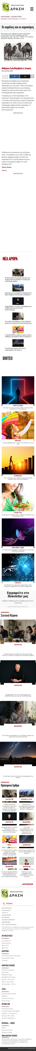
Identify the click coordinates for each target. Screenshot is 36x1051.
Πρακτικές (5, 948)
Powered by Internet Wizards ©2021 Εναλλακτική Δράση (21, 1048)
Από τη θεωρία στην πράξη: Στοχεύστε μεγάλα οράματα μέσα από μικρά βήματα (18, 478)
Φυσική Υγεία (6, 1001)
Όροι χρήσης (5, 917)
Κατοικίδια (5, 972)
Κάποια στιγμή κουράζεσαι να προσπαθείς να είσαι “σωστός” (26, 874)
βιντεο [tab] (7, 358)
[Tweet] (25, 76)
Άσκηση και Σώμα (7, 1008)
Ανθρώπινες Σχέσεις (8, 970)
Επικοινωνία (6, 922)
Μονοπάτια (5, 945)
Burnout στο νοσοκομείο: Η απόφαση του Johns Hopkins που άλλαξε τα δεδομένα (18, 294)
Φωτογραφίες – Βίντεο (9, 984)
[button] (31, 9)
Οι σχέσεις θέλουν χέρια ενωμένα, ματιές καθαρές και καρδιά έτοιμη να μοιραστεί (18, 336)
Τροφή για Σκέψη (7, 1032)
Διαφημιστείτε (6, 915)
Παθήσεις (5, 996)
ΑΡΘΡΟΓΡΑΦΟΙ (6, 910)
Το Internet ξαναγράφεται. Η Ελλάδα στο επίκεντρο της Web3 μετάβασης (18, 550)
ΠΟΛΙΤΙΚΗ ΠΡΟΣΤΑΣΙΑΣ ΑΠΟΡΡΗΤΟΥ (18, 607)
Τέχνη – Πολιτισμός (8, 982)
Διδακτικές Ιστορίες (16, 17)
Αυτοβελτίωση (7, 936)
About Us (5, 913)
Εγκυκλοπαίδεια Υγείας (9, 994)
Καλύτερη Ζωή (18, 645)
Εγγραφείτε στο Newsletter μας (18, 594)
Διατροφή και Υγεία (8, 958)
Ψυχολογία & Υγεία (26, 799)
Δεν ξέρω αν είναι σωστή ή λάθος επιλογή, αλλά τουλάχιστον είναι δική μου (18, 408)
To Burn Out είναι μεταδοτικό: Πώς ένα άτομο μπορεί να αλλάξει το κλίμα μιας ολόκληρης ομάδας (17, 279)
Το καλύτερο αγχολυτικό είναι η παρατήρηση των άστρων (15, 349)
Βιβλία (9, 845)
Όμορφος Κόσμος (8, 966)
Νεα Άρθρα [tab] (10, 259)
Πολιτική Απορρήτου (8, 920)
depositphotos (7, 908)
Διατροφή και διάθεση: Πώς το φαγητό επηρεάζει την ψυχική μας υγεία (18, 515)
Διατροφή (5, 951)
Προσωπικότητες (7, 1030)
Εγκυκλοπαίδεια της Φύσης (11, 1011)
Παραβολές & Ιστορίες (19, 19)
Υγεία (4, 989)
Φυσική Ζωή (6, 1004)
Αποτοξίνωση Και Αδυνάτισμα (11, 956)
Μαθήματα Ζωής (6, 19)
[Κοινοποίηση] (14, 76)
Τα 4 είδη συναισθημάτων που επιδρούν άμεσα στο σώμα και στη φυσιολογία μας (18, 322)
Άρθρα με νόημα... (6, 17)
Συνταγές (5, 960)
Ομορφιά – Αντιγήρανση (9, 1013)
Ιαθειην (4, 170)
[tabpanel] (18, 309)
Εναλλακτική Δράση (7, 71)
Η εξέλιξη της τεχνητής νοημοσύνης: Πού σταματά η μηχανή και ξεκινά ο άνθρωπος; (18, 585)
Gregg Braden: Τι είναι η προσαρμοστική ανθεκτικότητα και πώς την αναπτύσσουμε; (18, 308)
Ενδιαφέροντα (18, 726)
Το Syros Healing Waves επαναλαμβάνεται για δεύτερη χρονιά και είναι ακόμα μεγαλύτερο (9, 874)
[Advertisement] (18, 133)
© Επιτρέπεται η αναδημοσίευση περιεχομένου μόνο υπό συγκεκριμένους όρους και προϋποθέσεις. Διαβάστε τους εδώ (18, 928)
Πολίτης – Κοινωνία (8, 979)
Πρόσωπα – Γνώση (8, 1023)
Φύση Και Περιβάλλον (8, 1018)
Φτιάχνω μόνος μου (8, 1016)
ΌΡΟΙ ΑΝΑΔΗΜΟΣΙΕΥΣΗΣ (9, 924)
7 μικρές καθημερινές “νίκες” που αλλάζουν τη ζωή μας (18, 443)
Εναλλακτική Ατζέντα (9, 1036)
